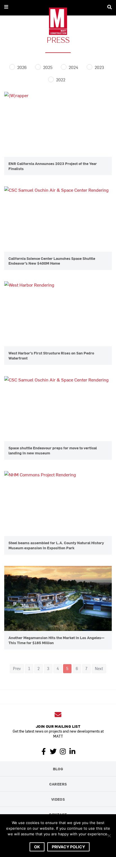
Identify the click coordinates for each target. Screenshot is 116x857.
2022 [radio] (60, 79)
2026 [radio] (22, 67)
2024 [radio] (73, 67)
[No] (109, 835)
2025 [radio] (47, 67)
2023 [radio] (99, 67)
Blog (58, 768)
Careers (58, 784)
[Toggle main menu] (6, 7)
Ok (37, 846)
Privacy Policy (68, 846)
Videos (58, 799)
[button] (17, 668)
